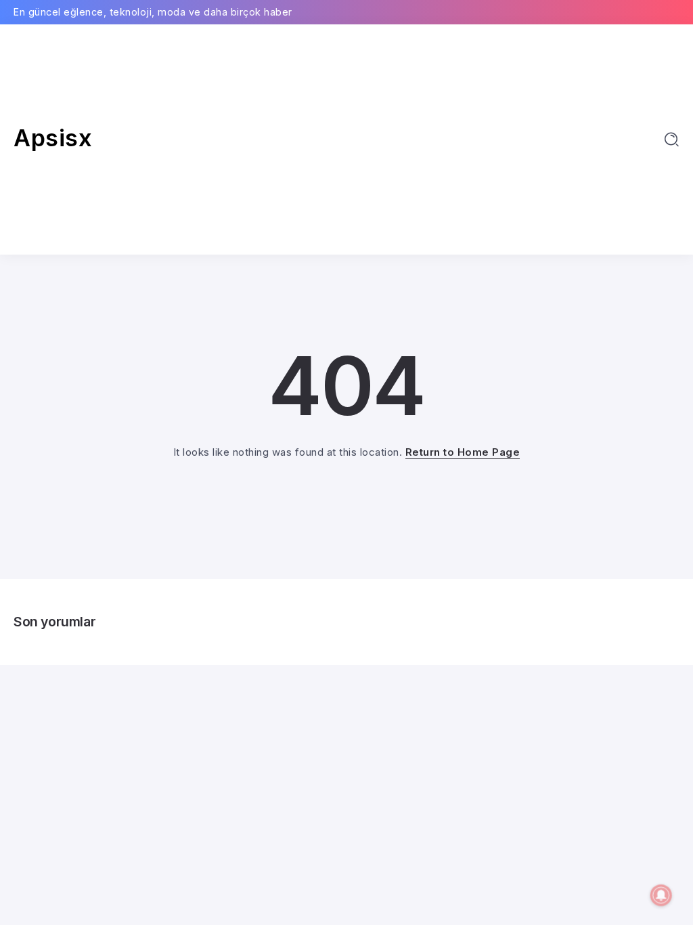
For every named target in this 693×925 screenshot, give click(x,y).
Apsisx (53, 138)
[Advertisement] (346, 139)
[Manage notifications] (661, 895)
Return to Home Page (462, 452)
